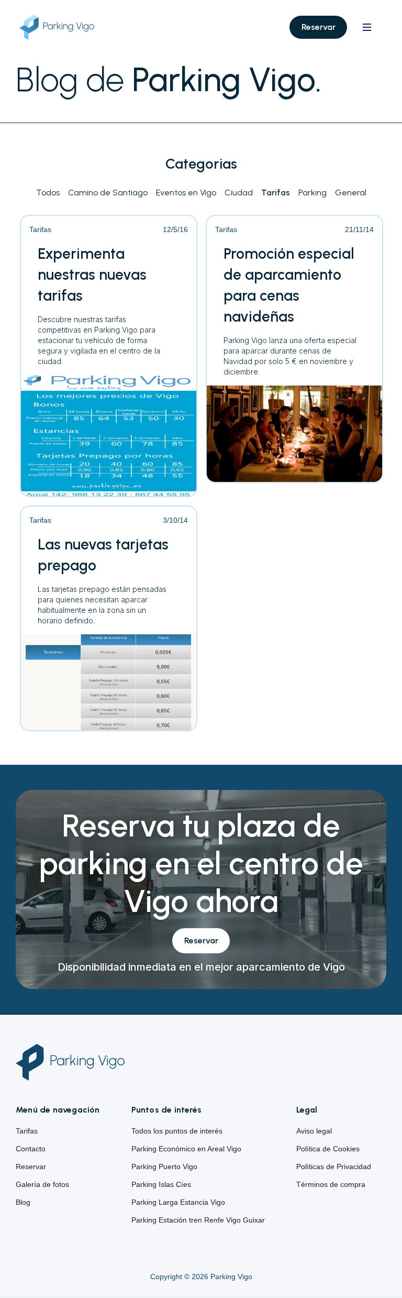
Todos (48, 192)
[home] (65, 27)
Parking (312, 192)
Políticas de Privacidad (333, 1166)
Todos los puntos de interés (176, 1131)
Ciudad (239, 192)
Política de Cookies (328, 1149)
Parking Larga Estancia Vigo (178, 1202)
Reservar (319, 27)
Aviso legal (314, 1131)
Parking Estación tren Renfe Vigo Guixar (198, 1220)
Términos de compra (330, 1184)
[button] (367, 27)
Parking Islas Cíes (161, 1184)
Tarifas (275, 192)
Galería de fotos (42, 1184)
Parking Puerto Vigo (164, 1166)
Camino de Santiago (108, 192)
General (350, 192)
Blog (23, 1202)
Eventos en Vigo (186, 192)
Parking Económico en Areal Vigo (186, 1149)
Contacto (31, 1149)
